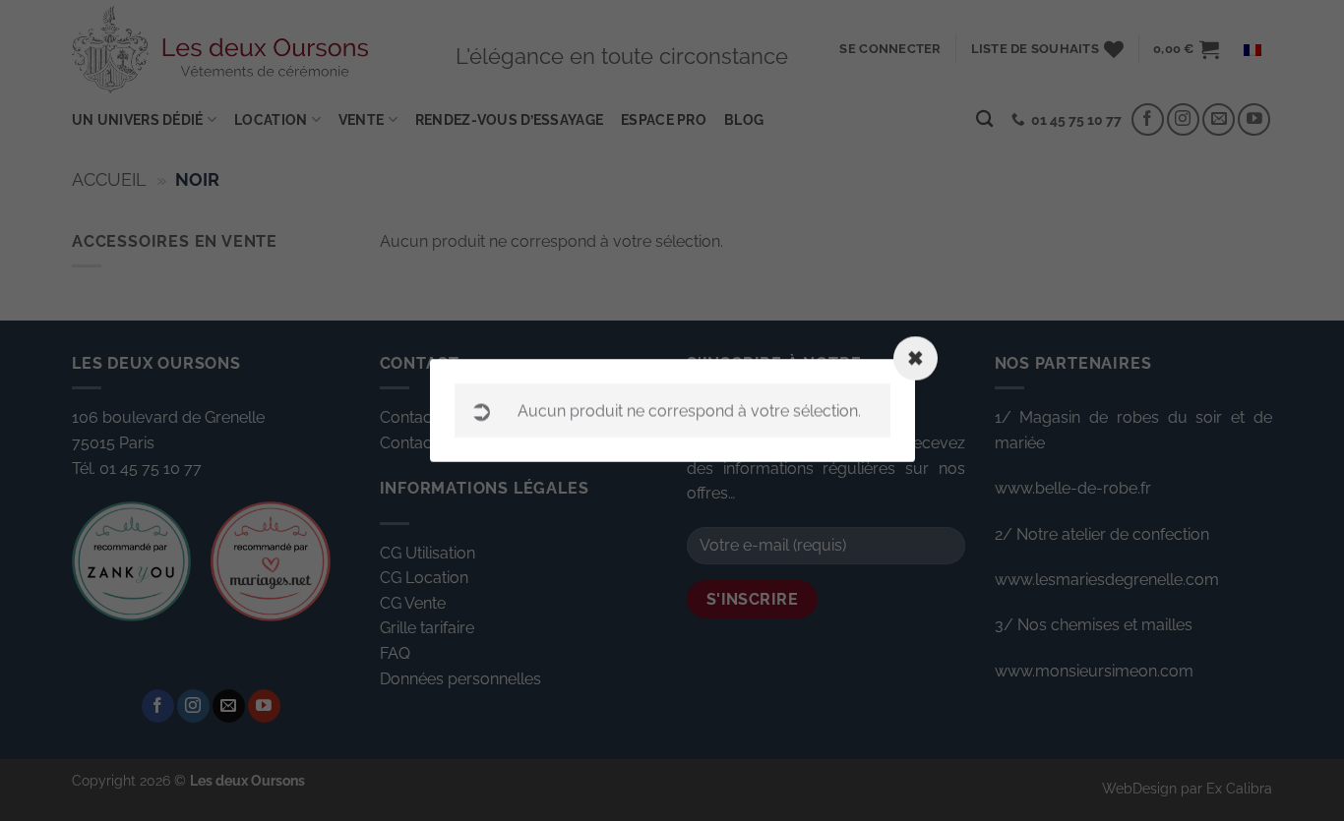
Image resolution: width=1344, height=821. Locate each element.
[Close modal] (915, 358)
